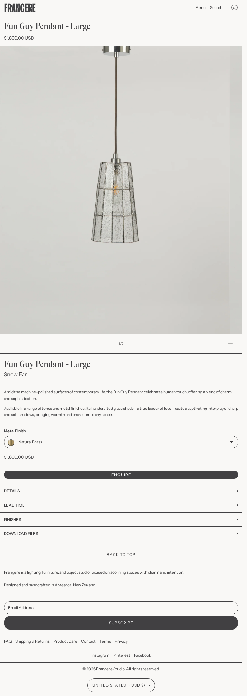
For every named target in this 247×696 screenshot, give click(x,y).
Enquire (121, 474)
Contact (88, 641)
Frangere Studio (110, 668)
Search (216, 7)
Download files (21, 533)
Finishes (12, 519)
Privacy (121, 641)
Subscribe (121, 622)
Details (12, 490)
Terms (105, 641)
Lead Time (14, 505)
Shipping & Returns (32, 641)
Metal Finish (15, 430)
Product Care (65, 641)
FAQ (8, 641)
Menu (200, 7)
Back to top (121, 554)
